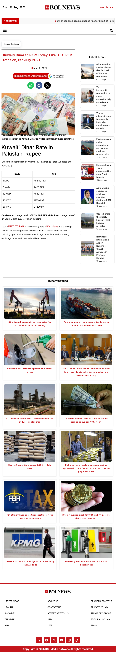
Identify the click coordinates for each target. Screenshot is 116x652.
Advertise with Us (58, 613)
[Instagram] (69, 640)
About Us (52, 601)
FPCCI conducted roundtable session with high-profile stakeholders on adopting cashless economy (86, 372)
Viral (8, 625)
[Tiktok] (77, 640)
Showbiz (9, 613)
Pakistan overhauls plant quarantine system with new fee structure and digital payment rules (86, 468)
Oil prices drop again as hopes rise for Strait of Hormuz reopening (103, 70)
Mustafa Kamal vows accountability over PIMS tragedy (103, 171)
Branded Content (101, 601)
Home (6, 44)
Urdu (50, 619)
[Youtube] (62, 640)
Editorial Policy (100, 619)
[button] (30, 85)
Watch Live (106, 7)
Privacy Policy (99, 607)
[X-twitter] (54, 640)
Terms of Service (101, 613)
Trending (10, 619)
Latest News (12, 601)
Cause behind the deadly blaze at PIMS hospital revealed (103, 220)
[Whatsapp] (39, 640)
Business (15, 44)
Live (49, 625)
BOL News (52, 226)
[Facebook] (47, 640)
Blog (94, 625)
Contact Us (54, 607)
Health (9, 607)
